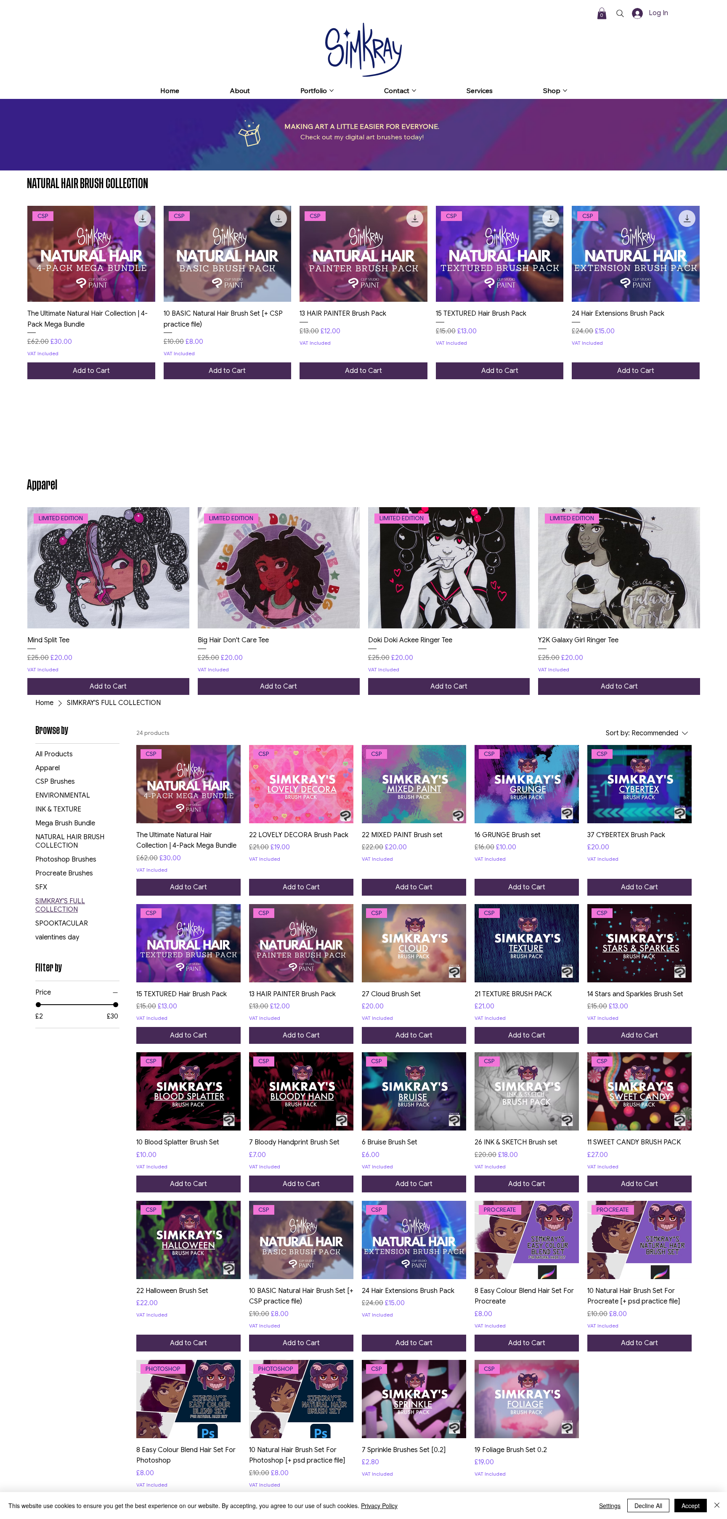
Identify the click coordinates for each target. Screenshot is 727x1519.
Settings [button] (610, 1505)
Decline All (648, 1505)
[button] (602, 13)
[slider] (38, 1005)
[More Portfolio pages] (331, 90)
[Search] (620, 13)
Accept (691, 1505)
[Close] (717, 1505)
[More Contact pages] (414, 90)
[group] (363, 292)
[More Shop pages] (565, 90)
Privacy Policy (379, 1505)
